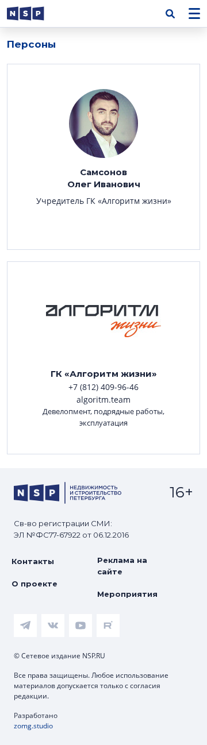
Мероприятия (127, 594)
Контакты (33, 561)
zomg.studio (33, 726)
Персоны (31, 44)
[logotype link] (35, 13)
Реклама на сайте (122, 565)
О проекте (34, 583)
